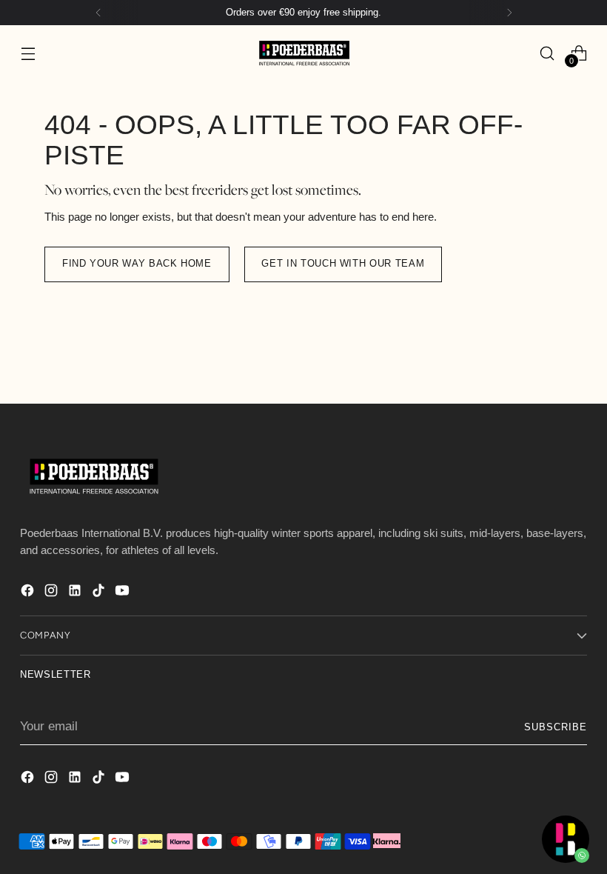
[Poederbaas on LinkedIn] (76, 593)
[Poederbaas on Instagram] (52, 593)
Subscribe (555, 727)
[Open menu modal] (28, 53)
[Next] (509, 12)
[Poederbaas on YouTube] (124, 593)
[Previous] (98, 12)
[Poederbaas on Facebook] (29, 593)
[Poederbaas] (303, 53)
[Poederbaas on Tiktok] (100, 593)
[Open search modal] (547, 53)
